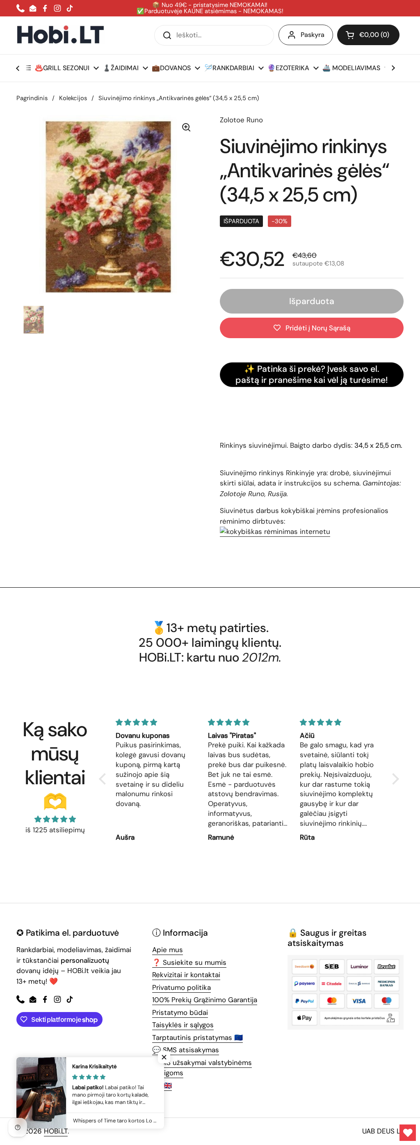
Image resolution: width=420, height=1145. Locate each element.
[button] (368, 35)
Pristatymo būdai (180, 1012)
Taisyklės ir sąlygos (183, 1024)
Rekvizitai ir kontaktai (186, 974)
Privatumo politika (181, 987)
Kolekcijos (73, 98)
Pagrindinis (32, 98)
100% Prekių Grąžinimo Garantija (204, 999)
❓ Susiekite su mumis (189, 962)
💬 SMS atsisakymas (185, 1049)
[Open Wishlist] (407, 1132)
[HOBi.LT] (60, 35)
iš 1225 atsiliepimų (55, 829)
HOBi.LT (56, 1131)
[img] (55, 819)
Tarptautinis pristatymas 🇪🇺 (197, 1037)
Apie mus (167, 949)
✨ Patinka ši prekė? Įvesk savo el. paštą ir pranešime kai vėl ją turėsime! (311, 374)
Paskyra (312, 34)
